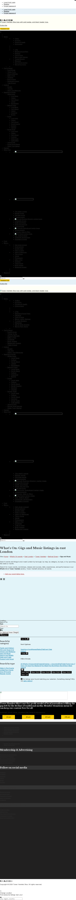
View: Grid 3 (46, 672)
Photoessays (19, 258)
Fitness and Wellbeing (7, 652)
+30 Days (27, 666)
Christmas (10, 77)
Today (23, 653)
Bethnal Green (11, 105)
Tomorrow (69, 664)
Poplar (9, 116)
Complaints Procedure (6, 816)
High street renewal (21, 245)
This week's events (21, 211)
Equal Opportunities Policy (7, 818)
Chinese (13, 127)
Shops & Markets (12, 74)
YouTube (2, 782)
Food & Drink (11, 70)
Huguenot (14, 113)
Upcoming (34, 664)
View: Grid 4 (56, 672)
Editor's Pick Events (7, 668)
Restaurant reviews (13, 81)
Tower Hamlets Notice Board (11, 729)
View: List (24, 675)
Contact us (3, 800)
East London (28, 556)
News (6, 37)
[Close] (75, 0)
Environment (18, 44)
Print (5, 241)
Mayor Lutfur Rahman (21, 57)
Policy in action (19, 250)
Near (2, 628)
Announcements (20, 230)
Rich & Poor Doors (20, 64)
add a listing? (27, 681)
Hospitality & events (21, 239)
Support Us (5, 29)
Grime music (14, 139)
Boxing (13, 114)
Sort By (24, 639)
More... (6, 243)
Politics (17, 38)
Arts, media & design (21, 236)
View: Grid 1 (25, 672)
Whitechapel (11, 94)
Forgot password (10, 6)
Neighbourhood (26, 649)
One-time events (20, 215)
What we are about (5, 792)
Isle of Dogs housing (21, 63)
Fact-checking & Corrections (8, 814)
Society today (19, 248)
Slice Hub (7, 150)
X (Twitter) (3, 774)
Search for (4, 622)
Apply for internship (5, 798)
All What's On (25, 664)
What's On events (16, 556)
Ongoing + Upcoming (50, 664)
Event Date (48, 649)
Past (59, 664)
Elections (17, 53)
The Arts (10, 88)
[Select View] (22, 670)
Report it (7, 273)
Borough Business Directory (11, 732)
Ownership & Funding (6, 796)
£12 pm (47, 717)
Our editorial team (5, 794)
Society (9, 87)
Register (6, 4)
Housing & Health (20, 42)
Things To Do (11, 72)
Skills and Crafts (5, 657)
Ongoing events (20, 217)
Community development (22, 237)
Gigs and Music (5, 654)
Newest (34, 649)
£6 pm (28, 717)
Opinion (6, 148)
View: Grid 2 (36, 672)
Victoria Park (11, 142)
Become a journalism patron (7, 758)
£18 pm (67, 717)
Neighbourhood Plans (21, 51)
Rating (39, 649)
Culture (6, 85)
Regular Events (5, 674)
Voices (17, 256)
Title (42, 649)
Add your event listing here (14, 574)
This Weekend (36, 666)
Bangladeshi (15, 103)
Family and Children (7, 648)
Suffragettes (15, 140)
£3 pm (8, 717)
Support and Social (7, 659)
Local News (14, 96)
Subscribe (3, 25)
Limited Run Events (6, 670)
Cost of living (19, 55)
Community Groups (20, 221)
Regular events (19, 213)
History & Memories (21, 252)
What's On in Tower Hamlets (11, 727)
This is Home (19, 254)
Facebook (3, 772)
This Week (44, 666)
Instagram (2, 776)
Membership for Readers (7, 756)
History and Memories (14, 90)
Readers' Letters (8, 733)
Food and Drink (19, 226)
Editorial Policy (4, 812)
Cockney (14, 137)
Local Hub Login (9, 2)
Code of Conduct (4, 810)
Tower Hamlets (40, 556)
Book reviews (11, 79)
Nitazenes (18, 61)
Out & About (8, 68)
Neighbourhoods (10, 92)
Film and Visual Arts (7, 650)
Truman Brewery (20, 59)
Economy (17, 40)
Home (6, 556)
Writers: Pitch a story (9, 745)
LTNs (16, 50)
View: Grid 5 (67, 672)
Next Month (60, 666)
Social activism (19, 247)
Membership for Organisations (8, 755)
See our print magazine (6, 762)
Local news (14, 118)
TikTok (2, 778)
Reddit (2, 780)
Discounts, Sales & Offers (22, 232)
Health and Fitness (20, 223)
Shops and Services (21, 224)
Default (23, 651)
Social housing (15, 124)
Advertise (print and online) (7, 760)
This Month (52, 666)
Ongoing (40, 664)
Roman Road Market (13, 144)
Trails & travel (11, 83)
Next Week (68, 666)
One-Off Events (5, 672)
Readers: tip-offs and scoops (12, 743)
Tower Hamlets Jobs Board (11, 730)
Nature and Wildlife (6, 655)
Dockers (13, 126)
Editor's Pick (11, 76)
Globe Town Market (13, 146)
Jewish (13, 101)
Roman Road (11, 129)
